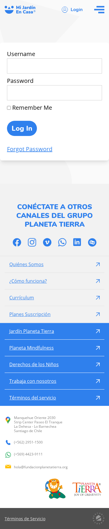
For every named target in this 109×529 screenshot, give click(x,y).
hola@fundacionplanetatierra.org (41, 467)
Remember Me (31, 107)
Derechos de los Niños (34, 364)
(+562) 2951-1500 (28, 442)
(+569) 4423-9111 (28, 454)
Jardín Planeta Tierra (31, 331)
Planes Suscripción (30, 314)
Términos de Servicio (25, 518)
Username (21, 54)
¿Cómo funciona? (28, 281)
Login (77, 9)
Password (20, 81)
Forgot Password (29, 149)
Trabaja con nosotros (32, 381)
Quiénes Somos (26, 264)
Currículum (21, 297)
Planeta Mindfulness (31, 348)
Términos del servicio (32, 397)
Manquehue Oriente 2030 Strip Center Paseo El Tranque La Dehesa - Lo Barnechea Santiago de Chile (38, 424)
